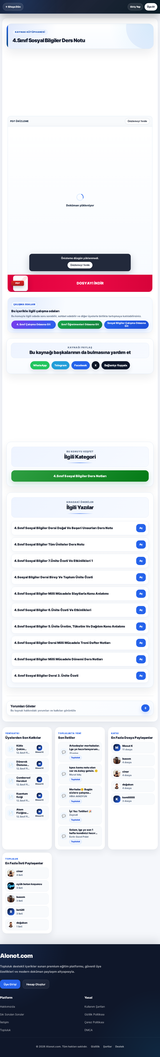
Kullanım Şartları (94, 883)
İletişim (4, 899)
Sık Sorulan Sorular (12, 891)
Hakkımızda (7, 883)
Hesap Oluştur (35, 861)
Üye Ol (151, 6)
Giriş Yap (135, 6)
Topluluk (75, 634)
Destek (119, 923)
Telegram (60, 304)
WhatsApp (40, 304)
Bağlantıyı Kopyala (115, 304)
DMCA (88, 907)
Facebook (80, 304)
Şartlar (107, 923)
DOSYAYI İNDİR (90, 222)
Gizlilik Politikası (94, 891)
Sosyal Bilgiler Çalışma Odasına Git (126, 263)
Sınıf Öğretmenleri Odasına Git (80, 263)
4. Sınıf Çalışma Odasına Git (34, 263)
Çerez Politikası (94, 899)
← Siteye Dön (13, 6)
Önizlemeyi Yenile (137, 60)
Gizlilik (95, 923)
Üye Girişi (10, 861)
